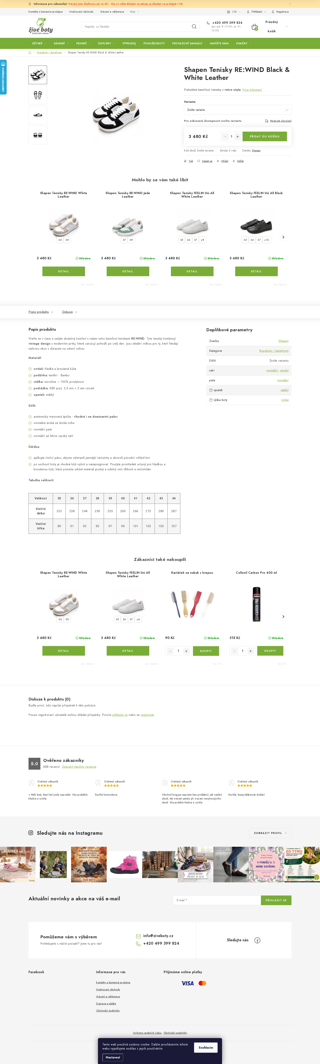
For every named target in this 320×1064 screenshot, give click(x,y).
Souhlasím (206, 1047)
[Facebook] (257, 940)
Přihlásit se (276, 900)
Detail (63, 271)
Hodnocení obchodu (81, 12)
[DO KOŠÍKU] (206, 651)
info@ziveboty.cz (158, 936)
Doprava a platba (106, 1003)
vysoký (284, 370)
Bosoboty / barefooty (274, 351)
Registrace (282, 12)
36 (60, 240)
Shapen (256, 150)
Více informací (252, 90)
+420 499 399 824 (226, 23)
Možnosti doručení (281, 121)
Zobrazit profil (268, 833)
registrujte (147, 715)
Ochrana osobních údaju (147, 1033)
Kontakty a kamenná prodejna (46, 12)
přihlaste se (120, 715)
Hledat (194, 27)
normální (272, 370)
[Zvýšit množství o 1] (237, 136)
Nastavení (113, 1057)
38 (67, 240)
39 (131, 240)
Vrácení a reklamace (112, 12)
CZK (234, 12)
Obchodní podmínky (108, 1010)
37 (124, 240)
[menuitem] (39, 43)
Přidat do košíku (265, 136)
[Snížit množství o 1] (225, 136)
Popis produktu (39, 312)
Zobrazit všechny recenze (79, 767)
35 (181, 240)
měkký (285, 390)
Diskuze (67, 312)
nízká (285, 400)
